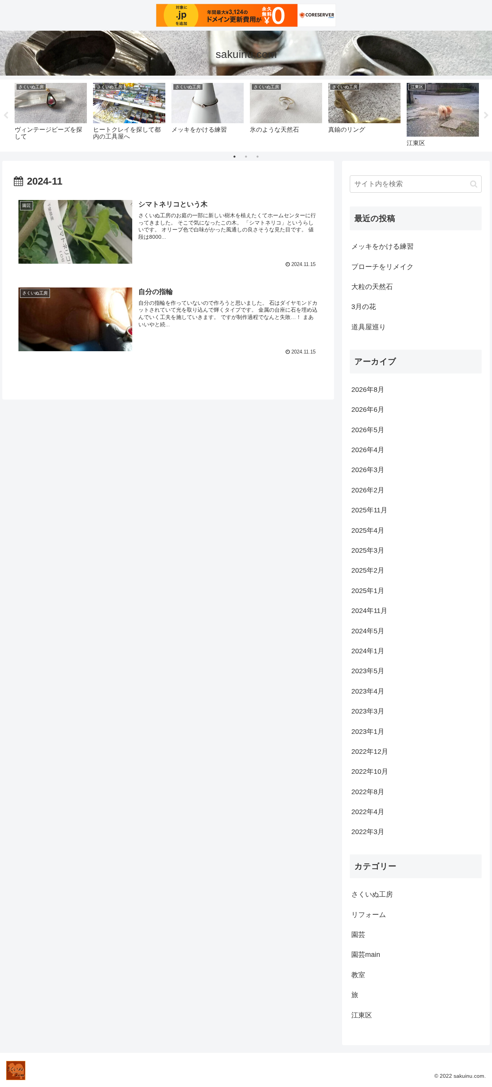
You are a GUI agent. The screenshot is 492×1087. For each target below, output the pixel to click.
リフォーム (368, 914)
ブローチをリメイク (382, 267)
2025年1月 (367, 590)
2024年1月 (367, 651)
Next (486, 115)
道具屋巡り (368, 327)
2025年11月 (369, 510)
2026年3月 (367, 470)
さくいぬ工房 (372, 894)
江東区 (361, 1015)
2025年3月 (367, 550)
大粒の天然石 (372, 287)
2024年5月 (367, 630)
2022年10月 (369, 771)
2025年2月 (367, 570)
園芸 (358, 934)
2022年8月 (367, 791)
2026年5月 (367, 429)
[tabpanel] (51, 114)
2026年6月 (367, 409)
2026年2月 (367, 490)
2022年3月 (367, 832)
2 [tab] (246, 156)
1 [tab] (234, 156)
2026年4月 (367, 450)
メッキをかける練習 (382, 246)
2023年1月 (367, 731)
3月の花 (363, 307)
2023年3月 (367, 711)
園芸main (365, 954)
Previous (6, 115)
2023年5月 (367, 671)
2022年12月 (369, 751)
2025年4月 (367, 530)
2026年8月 (367, 389)
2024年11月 (369, 611)
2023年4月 (367, 691)
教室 (358, 974)
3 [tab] (257, 156)
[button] (473, 184)
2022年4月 (367, 812)
